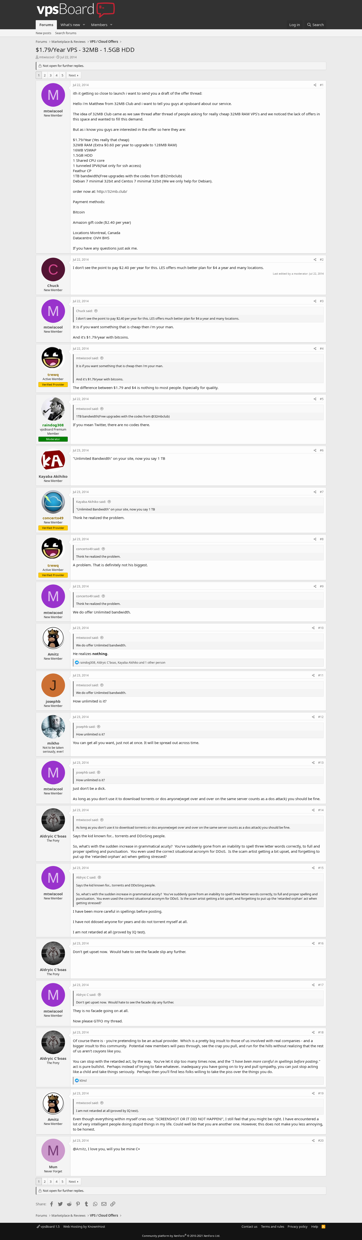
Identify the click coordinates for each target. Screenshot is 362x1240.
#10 (321, 628)
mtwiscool (46, 57)
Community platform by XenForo (181, 1236)
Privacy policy (298, 1226)
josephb (53, 701)
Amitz (53, 654)
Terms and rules (272, 1226)
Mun (53, 1166)
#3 (322, 301)
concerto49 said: (88, 549)
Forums (46, 24)
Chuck (53, 285)
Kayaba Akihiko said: (91, 501)
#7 (322, 492)
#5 (322, 399)
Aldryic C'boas (53, 836)
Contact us (249, 1226)
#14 (321, 810)
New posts (43, 33)
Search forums (65, 33)
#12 (321, 717)
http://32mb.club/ (112, 191)
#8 (322, 539)
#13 (321, 763)
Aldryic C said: (86, 877)
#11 (321, 675)
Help (314, 1226)
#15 (321, 868)
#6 (322, 450)
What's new (70, 24)
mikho (53, 743)
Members (99, 24)
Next (72, 75)
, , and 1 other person (122, 662)
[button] (84, 24)
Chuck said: (84, 311)
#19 (321, 1093)
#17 (321, 985)
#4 (322, 348)
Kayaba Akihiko (53, 476)
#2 (322, 259)
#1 (322, 85)
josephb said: (85, 726)
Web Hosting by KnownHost (84, 1226)
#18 (321, 1032)
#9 (322, 586)
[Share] (315, 85)
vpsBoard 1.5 (50, 1226)
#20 (321, 1140)
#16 (321, 943)
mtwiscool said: (87, 358)
